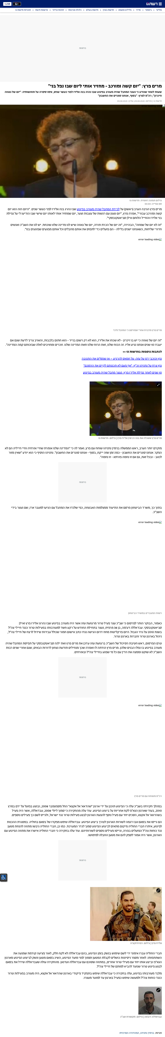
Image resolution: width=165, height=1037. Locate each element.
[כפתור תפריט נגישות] (3, 877)
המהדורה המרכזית (129, 1033)
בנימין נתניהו (147, 1033)
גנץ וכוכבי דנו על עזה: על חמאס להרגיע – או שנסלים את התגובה (122, 359)
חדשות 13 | (157, 101)
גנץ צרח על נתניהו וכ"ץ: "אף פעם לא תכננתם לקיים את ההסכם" (122, 366)
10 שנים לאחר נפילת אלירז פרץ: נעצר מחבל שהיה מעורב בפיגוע (122, 373)
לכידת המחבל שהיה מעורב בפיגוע (98, 209)
